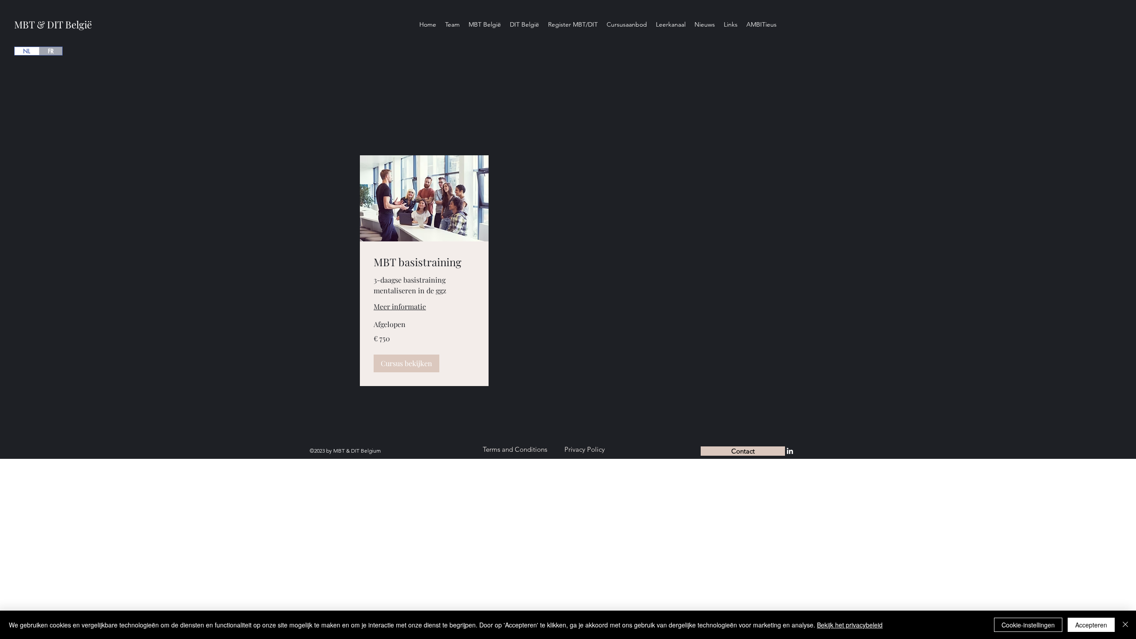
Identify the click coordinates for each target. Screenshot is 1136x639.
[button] (406, 363)
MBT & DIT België (53, 24)
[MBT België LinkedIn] (789, 450)
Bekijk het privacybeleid (850, 624)
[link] (424, 262)
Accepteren (1091, 624)
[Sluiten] (1125, 625)
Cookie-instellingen (1028, 624)
